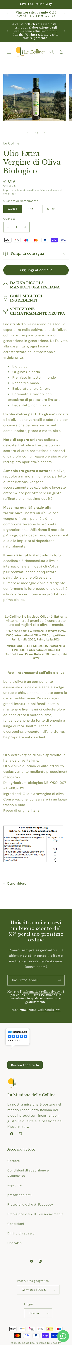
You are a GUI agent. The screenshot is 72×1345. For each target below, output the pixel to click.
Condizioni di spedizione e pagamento (28, 1173)
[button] (9, 52)
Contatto (14, 1243)
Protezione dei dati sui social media (35, 1214)
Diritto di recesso (21, 1233)
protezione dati (19, 1195)
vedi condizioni (49, 1010)
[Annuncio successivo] (65, 14)
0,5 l (31, 209)
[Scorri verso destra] (45, 133)
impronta (14, 1185)
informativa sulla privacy (41, 991)
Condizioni (15, 1224)
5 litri (51, 209)
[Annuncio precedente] (7, 14)
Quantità (9, 219)
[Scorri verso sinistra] (27, 133)
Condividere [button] (16, 883)
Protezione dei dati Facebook (30, 1204)
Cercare (13, 1161)
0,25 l (12, 209)
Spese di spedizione (35, 190)
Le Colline (28, 1342)
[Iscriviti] (59, 980)
